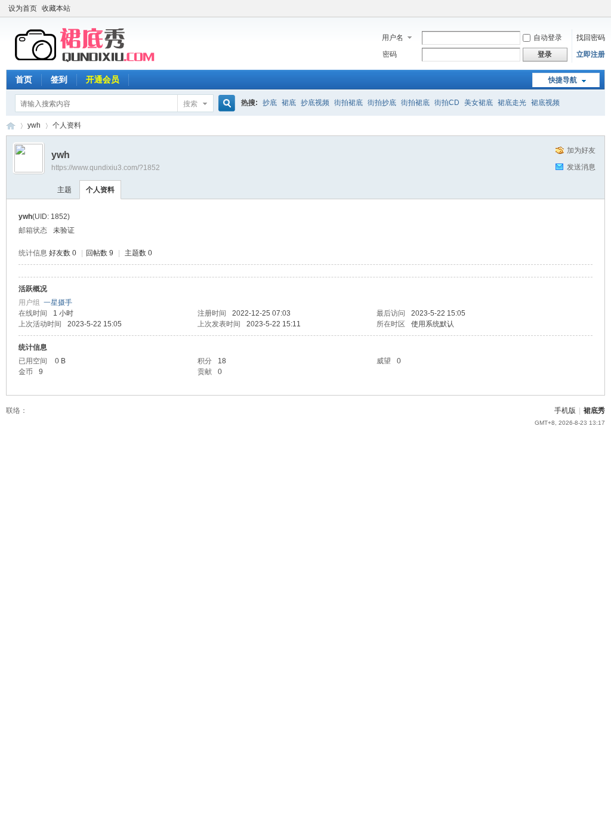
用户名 (392, 37)
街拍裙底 (348, 102)
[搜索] (225, 103)
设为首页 (22, 8)
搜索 (190, 104)
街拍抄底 (382, 102)
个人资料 (100, 190)
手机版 (565, 410)
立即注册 (590, 54)
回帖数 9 (99, 253)
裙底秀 (11, 125)
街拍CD (446, 102)
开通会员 (102, 79)
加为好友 (581, 150)
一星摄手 (58, 302)
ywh (34, 125)
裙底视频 (545, 102)
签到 (59, 79)
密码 (389, 54)
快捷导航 (562, 80)
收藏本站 (56, 8)
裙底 (289, 102)
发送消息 (581, 167)
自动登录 (547, 37)
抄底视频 (315, 102)
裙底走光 (512, 102)
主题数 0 (138, 253)
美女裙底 (478, 102)
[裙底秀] (86, 62)
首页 (24, 79)
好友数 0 (62, 253)
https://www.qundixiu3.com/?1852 (105, 167)
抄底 (270, 102)
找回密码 (590, 37)
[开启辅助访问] (602, 8)
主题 (64, 190)
